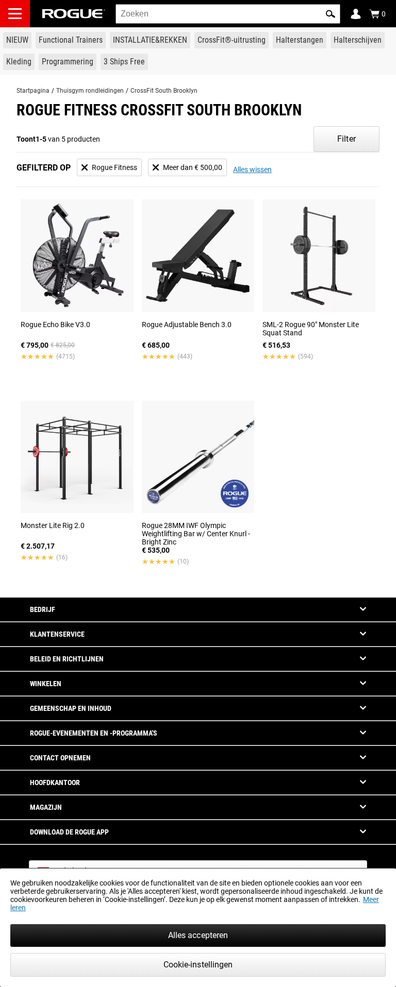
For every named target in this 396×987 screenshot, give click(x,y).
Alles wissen (252, 169)
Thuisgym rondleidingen (90, 90)
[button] (330, 14)
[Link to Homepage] (73, 14)
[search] (228, 14)
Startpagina (33, 90)
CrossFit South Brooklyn (163, 90)
